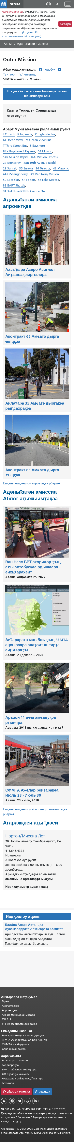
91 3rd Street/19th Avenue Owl (24, 191)
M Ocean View (13, 140)
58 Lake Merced (48, 180)
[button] (48, 4)
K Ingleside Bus (45, 134)
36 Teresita (43, 168)
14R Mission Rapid (15, 157)
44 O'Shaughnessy (15, 174)
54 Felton (28, 180)
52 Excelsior (11, 180)
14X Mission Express (44, 157)
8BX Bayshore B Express (19, 151)
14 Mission (45, 151)
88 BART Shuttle (14, 185)
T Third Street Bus (15, 145)
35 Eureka (26, 168)
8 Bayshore (37, 145)
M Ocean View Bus (38, 140)
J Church (9, 134)
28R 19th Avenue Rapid (39, 163)
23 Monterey (12, 163)
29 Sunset (9, 168)
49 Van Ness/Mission (45, 174)
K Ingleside (24, 134)
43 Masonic (61, 168)
